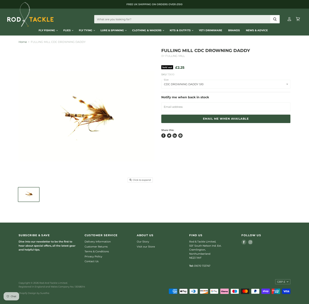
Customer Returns (96, 246)
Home (23, 41)
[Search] (275, 19)
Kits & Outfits (180, 30)
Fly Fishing (47, 30)
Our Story (143, 241)
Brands (234, 30)
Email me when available (226, 118)
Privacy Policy (93, 256)
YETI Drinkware (210, 30)
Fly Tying (86, 30)
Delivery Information (98, 241)
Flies (67, 30)
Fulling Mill (175, 56)
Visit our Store (146, 246)
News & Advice (257, 30)
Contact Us (92, 261)
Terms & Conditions (97, 251)
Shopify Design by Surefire (34, 293)
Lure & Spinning (112, 30)
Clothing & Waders (147, 30)
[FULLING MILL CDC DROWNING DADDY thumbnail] (28, 194)
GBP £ (281, 281)
